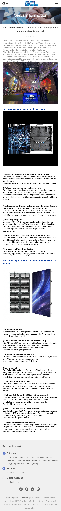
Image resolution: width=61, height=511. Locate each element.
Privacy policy (12, 498)
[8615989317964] (38, 490)
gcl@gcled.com (14, 482)
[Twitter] (21, 490)
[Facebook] (27, 490)
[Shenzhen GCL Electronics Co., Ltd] (31, 3)
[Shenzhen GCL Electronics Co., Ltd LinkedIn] (32, 490)
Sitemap (24, 498)
